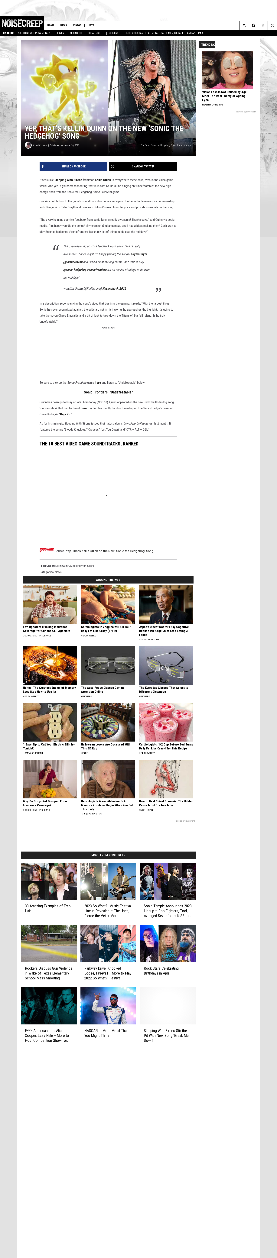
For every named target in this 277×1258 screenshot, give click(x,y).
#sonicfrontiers (96, 270)
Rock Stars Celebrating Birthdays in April (161, 970)
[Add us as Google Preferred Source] (253, 25)
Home (50, 25)
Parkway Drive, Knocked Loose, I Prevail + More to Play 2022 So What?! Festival (107, 973)
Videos (77, 25)
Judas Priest (96, 33)
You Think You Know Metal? (34, 33)
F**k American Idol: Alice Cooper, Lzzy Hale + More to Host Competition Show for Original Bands (47, 1035)
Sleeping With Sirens (68, 180)
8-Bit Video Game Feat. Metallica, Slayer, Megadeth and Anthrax (164, 33)
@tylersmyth (139, 254)
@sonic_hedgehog (74, 270)
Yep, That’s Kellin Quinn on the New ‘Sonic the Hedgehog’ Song (109, 551)
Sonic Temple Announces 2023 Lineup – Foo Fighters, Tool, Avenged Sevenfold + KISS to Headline (168, 911)
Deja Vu (65, 414)
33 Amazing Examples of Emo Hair (48, 908)
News (63, 25)
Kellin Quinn (103, 180)
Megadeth (76, 33)
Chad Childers (40, 145)
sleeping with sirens (82, 565)
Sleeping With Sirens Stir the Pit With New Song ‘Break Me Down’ (166, 1035)
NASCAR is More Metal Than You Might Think (106, 1033)
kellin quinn (62, 565)
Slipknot (114, 33)
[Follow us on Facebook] (263, 25)
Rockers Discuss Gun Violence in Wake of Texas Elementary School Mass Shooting (48, 973)
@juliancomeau (72, 262)
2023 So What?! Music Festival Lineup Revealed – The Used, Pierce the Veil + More (108, 911)
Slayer (60, 33)
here (98, 382)
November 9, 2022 (114, 288)
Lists (91, 25)
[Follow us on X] (272, 25)
